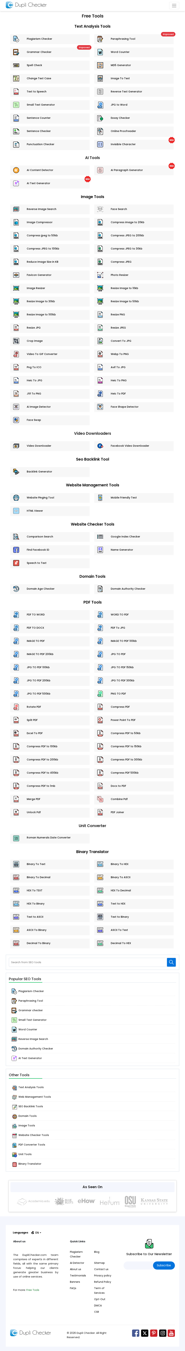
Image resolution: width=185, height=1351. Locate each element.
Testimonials (78, 1275)
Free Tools (32, 1290)
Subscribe (164, 1265)
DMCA (98, 1305)
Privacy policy (102, 1275)
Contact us (101, 1269)
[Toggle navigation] (174, 5)
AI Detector (77, 1263)
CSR (96, 1312)
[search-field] (171, 962)
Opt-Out (99, 1299)
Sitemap (99, 1263)
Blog (96, 1252)
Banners (75, 1282)
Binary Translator (92, 851)
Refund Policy (102, 1282)
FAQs (73, 1288)
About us (75, 1269)
